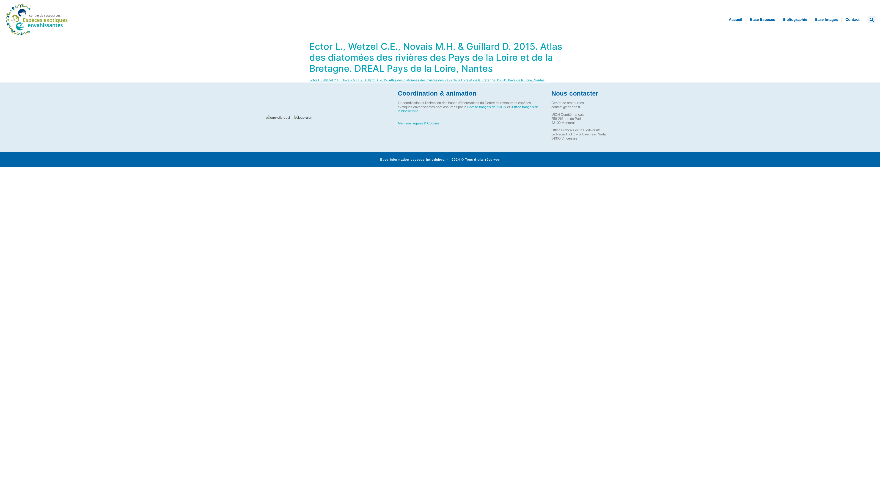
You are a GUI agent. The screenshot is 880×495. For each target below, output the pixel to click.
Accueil (735, 19)
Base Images (826, 19)
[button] (871, 19)
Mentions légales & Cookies (419, 123)
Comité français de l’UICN (486, 107)
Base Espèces (762, 19)
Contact (852, 19)
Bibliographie (795, 19)
